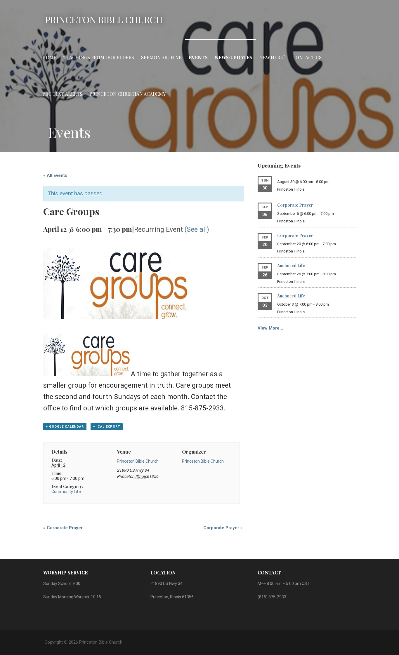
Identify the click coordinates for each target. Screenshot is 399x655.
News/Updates (233, 57)
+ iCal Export (106, 426)
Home (49, 57)
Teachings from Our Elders (98, 57)
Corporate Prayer (63, 527)
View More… (270, 328)
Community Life (66, 491)
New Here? (272, 57)
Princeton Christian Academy (127, 94)
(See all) (197, 230)
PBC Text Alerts (62, 94)
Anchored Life (291, 265)
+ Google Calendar (65, 426)
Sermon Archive (161, 57)
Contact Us (307, 57)
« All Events (55, 175)
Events (198, 57)
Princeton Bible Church (103, 19)
